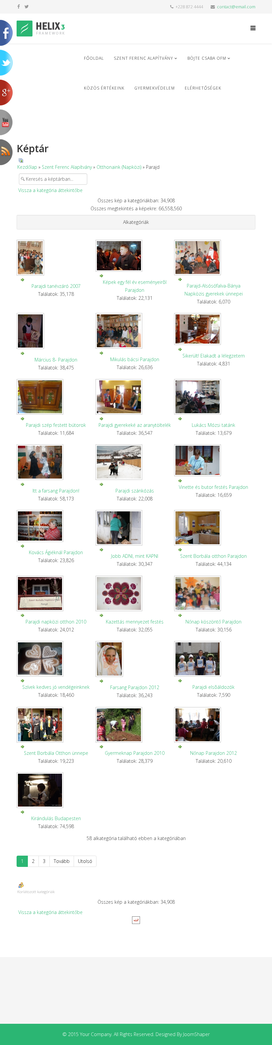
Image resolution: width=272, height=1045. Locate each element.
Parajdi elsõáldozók (213, 687)
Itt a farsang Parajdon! (56, 491)
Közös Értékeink (104, 88)
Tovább (62, 861)
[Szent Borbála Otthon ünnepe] (56, 725)
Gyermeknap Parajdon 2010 (135, 753)
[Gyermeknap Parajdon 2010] (135, 725)
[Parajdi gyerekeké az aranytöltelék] (135, 397)
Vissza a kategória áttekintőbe (50, 190)
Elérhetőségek (203, 88)
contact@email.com (236, 7)
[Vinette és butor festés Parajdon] (213, 460)
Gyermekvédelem (154, 88)
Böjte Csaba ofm (206, 58)
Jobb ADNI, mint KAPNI (134, 556)
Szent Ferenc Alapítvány (143, 58)
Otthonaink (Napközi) (119, 167)
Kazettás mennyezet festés (135, 622)
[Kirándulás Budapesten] (56, 790)
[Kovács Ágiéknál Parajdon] (56, 526)
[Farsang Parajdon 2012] (135, 659)
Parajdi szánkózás (134, 491)
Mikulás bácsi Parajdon (134, 359)
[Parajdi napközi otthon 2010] (56, 593)
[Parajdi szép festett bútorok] (56, 397)
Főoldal (94, 58)
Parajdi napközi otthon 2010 (56, 622)
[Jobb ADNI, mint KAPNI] (135, 528)
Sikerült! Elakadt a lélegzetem (213, 356)
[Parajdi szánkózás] (135, 462)
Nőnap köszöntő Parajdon (213, 622)
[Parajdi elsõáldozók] (213, 659)
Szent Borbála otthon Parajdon (213, 556)
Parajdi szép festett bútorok (56, 425)
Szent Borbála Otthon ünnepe (56, 753)
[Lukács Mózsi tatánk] (213, 397)
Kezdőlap (27, 167)
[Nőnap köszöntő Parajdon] (213, 593)
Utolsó (85, 861)
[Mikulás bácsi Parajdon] (135, 331)
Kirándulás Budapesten (56, 818)
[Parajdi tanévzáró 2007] (56, 258)
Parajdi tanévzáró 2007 (56, 286)
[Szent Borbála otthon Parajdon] (213, 528)
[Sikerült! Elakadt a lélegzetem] (213, 329)
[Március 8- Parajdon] (56, 331)
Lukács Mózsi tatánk (213, 425)
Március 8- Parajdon (55, 360)
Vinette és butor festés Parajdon (213, 487)
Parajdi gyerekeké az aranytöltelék (135, 425)
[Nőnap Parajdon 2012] (213, 725)
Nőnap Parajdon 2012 (213, 753)
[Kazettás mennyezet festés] (135, 593)
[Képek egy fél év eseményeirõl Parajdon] (135, 256)
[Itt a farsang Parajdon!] (56, 462)
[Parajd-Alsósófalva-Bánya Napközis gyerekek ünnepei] (213, 257)
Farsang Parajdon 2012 (134, 687)
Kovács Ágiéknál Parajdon (56, 552)
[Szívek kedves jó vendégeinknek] (56, 659)
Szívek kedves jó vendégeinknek (56, 687)
